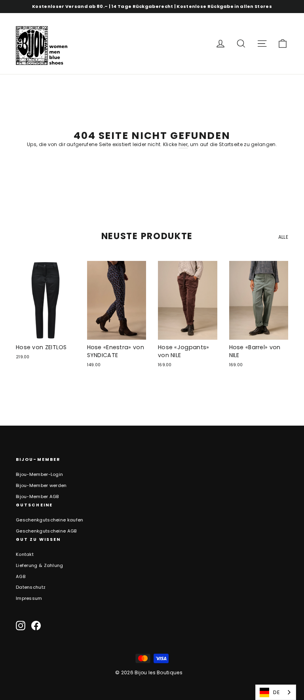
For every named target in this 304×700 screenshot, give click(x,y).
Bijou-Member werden (41, 485)
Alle (283, 237)
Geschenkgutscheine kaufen (50, 520)
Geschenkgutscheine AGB (46, 531)
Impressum (29, 598)
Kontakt (25, 554)
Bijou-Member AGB (37, 496)
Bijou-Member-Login (39, 474)
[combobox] (275, 692)
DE (276, 692)
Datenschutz (31, 587)
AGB (20, 576)
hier (183, 144)
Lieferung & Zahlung (39, 565)
